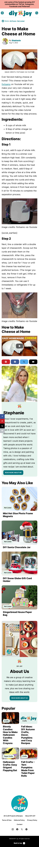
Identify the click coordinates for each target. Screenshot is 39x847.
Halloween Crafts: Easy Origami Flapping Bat (10, 766)
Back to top (18, 843)
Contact (19, 824)
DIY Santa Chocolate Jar (16, 547)
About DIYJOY (30, 816)
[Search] (36, 13)
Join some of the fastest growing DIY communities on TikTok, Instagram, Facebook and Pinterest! (19, 4)
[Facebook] (17, 829)
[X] (22, 829)
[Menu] (2, 13)
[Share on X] (2, 426)
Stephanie (16, 40)
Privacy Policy (32, 820)
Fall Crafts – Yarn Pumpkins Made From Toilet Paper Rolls (28, 769)
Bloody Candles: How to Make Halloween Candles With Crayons (10, 735)
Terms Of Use (6, 820)
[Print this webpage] (2, 430)
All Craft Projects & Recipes (13, 816)
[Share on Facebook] (2, 416)
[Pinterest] (26, 829)
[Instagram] (12, 829)
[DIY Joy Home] (20, 13)
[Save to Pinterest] (2, 421)
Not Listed (20, 21)
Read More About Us (19, 698)
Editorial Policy (19, 820)
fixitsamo (6, 84)
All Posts (13, 21)
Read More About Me (13, 472)
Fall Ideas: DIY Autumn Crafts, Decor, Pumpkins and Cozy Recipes (28, 735)
